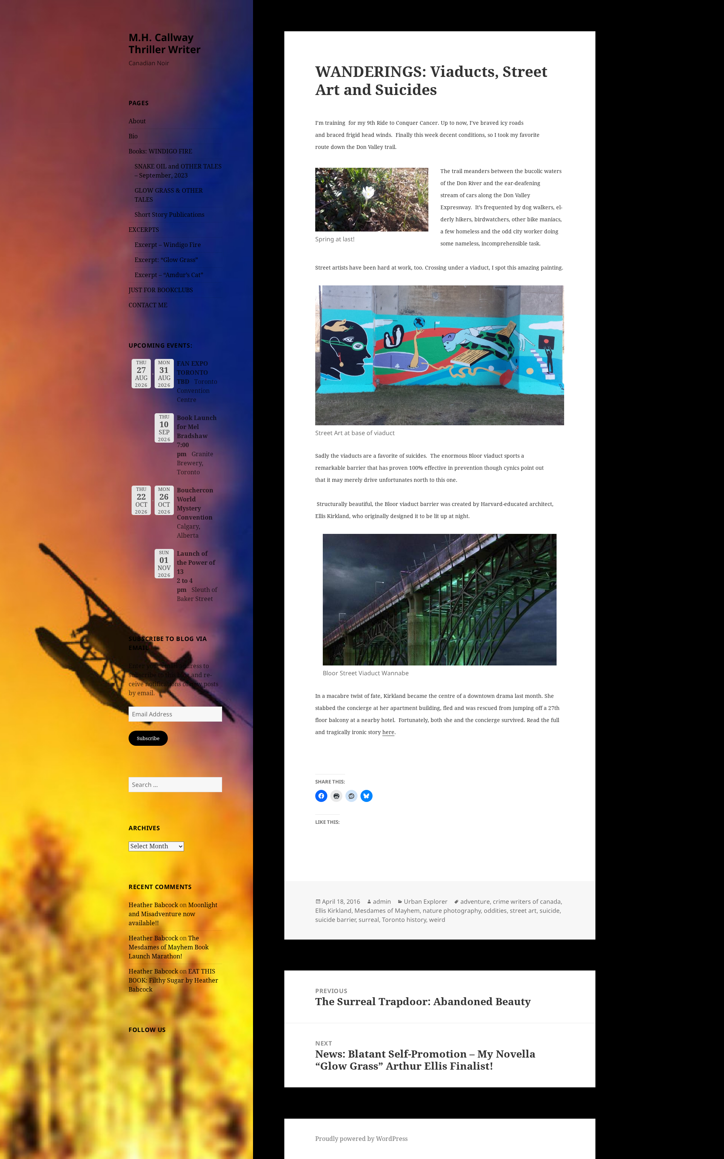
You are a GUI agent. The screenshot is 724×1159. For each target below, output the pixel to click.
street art (523, 910)
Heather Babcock (153, 905)
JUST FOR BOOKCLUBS (161, 290)
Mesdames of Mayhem (387, 910)
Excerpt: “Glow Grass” (166, 260)
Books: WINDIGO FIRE (160, 151)
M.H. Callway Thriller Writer (165, 43)
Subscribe (148, 738)
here (388, 732)
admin (382, 901)
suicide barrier (335, 919)
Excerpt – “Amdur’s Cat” (169, 275)
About (137, 121)
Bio (133, 136)
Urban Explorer (426, 901)
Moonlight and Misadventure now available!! (173, 914)
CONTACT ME (148, 305)
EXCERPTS (144, 229)
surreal (369, 919)
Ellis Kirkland (333, 910)
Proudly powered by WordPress (361, 1138)
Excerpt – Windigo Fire (168, 245)
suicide (550, 910)
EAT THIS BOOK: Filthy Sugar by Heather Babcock (173, 980)
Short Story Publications (169, 214)
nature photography (452, 910)
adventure (475, 901)
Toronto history (404, 919)
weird (437, 919)
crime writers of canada (527, 901)
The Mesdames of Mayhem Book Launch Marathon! (169, 947)
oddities (495, 910)
